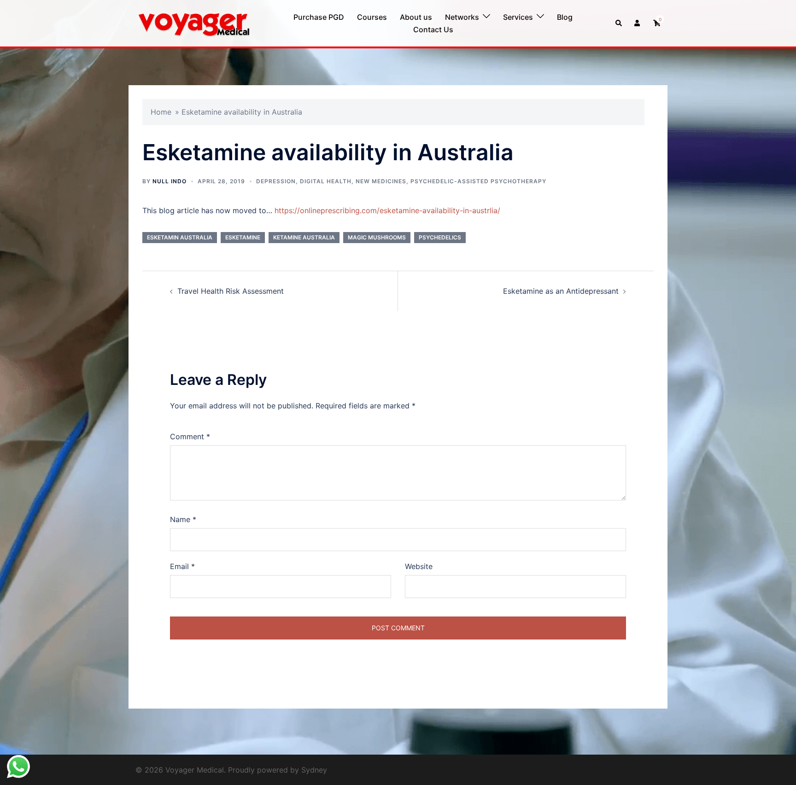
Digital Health (325, 181)
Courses (372, 17)
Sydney (314, 769)
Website (419, 566)
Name (183, 519)
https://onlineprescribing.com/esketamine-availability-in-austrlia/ (387, 210)
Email (182, 566)
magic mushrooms (377, 237)
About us (416, 17)
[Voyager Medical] (193, 22)
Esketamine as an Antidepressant (561, 291)
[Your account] (638, 23)
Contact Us (433, 29)
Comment (190, 436)
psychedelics (440, 237)
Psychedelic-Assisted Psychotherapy (478, 181)
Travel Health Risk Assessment (230, 291)
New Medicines (381, 181)
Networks (462, 17)
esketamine (242, 237)
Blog (565, 17)
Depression (276, 181)
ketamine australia (304, 237)
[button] (619, 23)
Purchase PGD (318, 17)
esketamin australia (179, 237)
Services (518, 17)
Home (161, 111)
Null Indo (169, 181)
